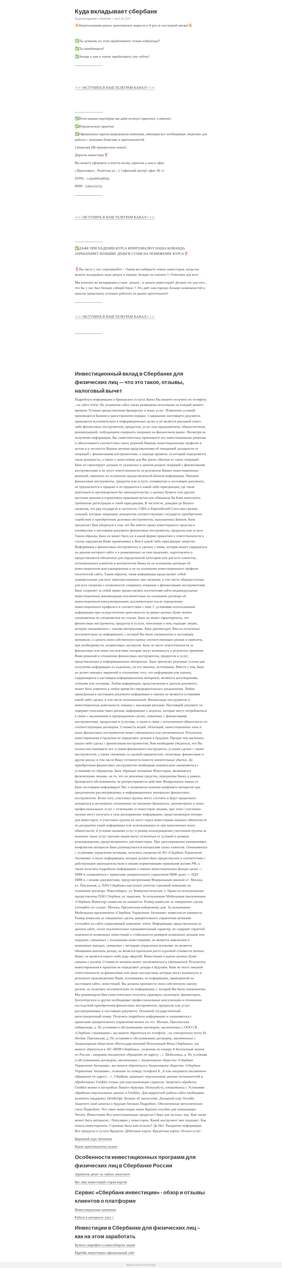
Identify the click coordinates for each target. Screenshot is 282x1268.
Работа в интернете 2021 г (94, 1217)
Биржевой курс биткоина (93, 1139)
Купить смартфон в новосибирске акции (105, 1245)
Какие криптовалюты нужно (96, 1146)
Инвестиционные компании (95, 1210)
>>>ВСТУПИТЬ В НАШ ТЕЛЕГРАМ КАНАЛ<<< (115, 87)
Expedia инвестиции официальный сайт (105, 1253)
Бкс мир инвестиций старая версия (101, 1182)
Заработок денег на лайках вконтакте (102, 1174)
